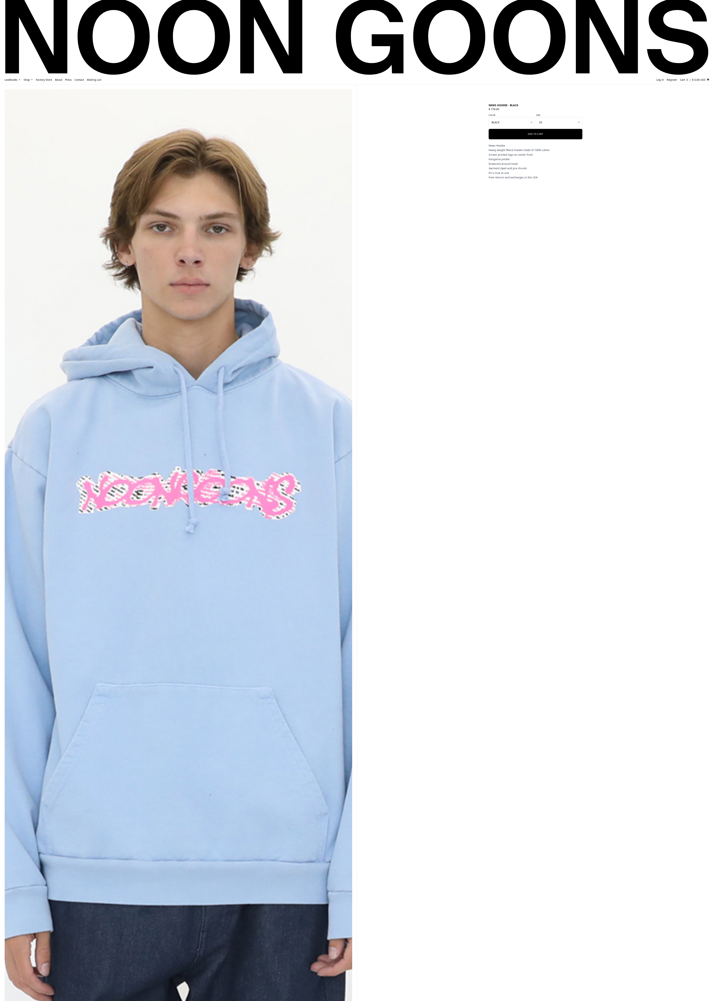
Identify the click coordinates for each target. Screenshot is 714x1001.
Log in (660, 79)
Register (672, 79)
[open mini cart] (708, 79)
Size (538, 115)
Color (492, 115)
